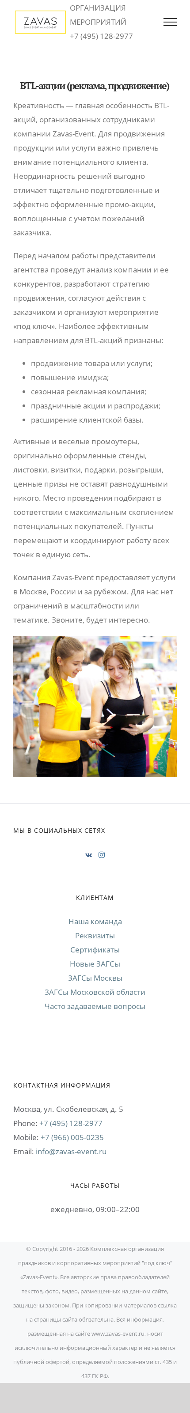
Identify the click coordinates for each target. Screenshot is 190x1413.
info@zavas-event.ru (71, 1151)
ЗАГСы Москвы (95, 978)
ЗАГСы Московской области (95, 992)
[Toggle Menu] (170, 22)
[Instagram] (102, 855)
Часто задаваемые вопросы (95, 1006)
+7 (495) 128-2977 (71, 1123)
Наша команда (95, 921)
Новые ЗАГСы (95, 964)
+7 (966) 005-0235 (72, 1137)
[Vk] (88, 855)
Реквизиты (95, 935)
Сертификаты (95, 950)
